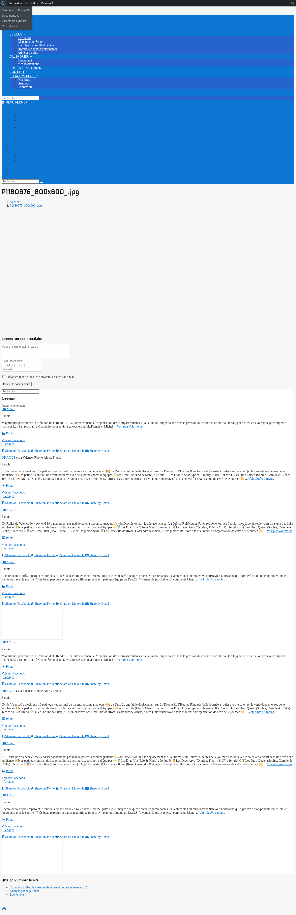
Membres (24, 153)
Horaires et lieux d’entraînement (38, 123)
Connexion (15, 3)
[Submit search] (41, 182)
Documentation (11, 15)
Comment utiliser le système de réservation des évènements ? (48, 887)
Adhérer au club (28, 127)
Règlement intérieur (30, 116)
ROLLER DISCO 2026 (25, 142)
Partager (8, 443)
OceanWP (47, 3)
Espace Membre (20, 149)
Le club (14, 109)
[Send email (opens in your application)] (12, 174)
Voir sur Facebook (13, 440)
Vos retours (9, 26)
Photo (9, 433)
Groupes (23, 156)
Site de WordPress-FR (16, 10)
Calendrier (16, 131)
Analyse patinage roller (24, 891)
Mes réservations (28, 138)
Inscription (31, 3)
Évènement (25, 134)
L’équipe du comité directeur (36, 120)
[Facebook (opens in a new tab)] (12, 170)
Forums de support (14, 20)
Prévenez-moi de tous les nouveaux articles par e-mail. (40, 377)
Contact (15, 145)
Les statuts (24, 113)
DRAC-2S (8, 409)
